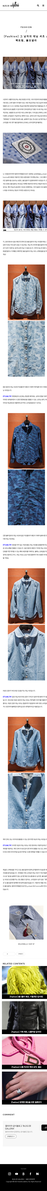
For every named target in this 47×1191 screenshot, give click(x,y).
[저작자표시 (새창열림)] (26, 954)
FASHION (26, 27)
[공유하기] (9, 954)
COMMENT (9, 1114)
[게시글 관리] (12, 954)
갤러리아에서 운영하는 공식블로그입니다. (19, 1132)
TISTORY (23, 1169)
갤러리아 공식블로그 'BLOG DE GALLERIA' (18, 1127)
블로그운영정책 (30, 1179)
